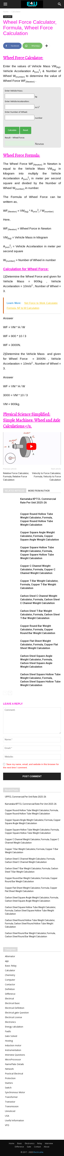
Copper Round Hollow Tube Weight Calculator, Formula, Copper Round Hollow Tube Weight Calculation (31, 812)
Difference (10, 993)
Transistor (10, 1101)
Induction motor (13, 1045)
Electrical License (13, 1017)
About (46, 1146)
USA (7, 1115)
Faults (8, 1031)
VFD (7, 1125)
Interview (49, 1143)
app (7, 960)
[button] (59, 4)
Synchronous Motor (15, 1092)
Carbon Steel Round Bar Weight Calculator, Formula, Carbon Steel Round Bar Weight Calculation (30, 935)
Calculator (16, 11)
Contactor (10, 984)
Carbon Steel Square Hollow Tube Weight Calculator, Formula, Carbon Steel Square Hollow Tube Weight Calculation (30, 910)
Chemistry (10, 975)
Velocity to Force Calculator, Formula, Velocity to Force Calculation (46, 476)
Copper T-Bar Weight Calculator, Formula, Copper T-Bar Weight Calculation (39, 584)
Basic (19, 1143)
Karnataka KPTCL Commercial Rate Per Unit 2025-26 (31, 804)
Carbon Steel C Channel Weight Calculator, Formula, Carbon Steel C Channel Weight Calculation (40, 599)
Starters (9, 1082)
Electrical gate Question (17, 1012)
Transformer (11, 1096)
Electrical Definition (14, 1007)
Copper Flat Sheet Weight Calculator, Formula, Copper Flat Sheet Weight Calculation (39, 644)
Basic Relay (10, 965)
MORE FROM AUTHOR (39, 491)
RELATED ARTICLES (14, 491)
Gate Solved (11, 1036)
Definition (10, 989)
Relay (39, 1143)
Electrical (9, 998)
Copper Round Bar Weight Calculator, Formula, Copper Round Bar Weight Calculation (37, 629)
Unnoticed (10, 1111)
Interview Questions (15, 1054)
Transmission (11, 1106)
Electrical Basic (12, 1003)
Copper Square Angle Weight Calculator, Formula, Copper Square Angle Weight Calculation (39, 536)
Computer (10, 979)
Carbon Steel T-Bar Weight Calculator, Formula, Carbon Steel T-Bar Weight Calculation (40, 614)
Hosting (9, 1040)
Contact (37, 1146)
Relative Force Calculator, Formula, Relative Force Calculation (16, 476)
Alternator (10, 956)
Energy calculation (14, 1026)
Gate (29, 1146)
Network (9, 1068)
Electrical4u (38, 1152)
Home (6, 11)
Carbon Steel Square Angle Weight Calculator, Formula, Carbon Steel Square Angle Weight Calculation (32, 899)
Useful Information (14, 1120)
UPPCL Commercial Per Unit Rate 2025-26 (25, 796)
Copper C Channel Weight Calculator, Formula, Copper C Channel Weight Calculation (37, 569)
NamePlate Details (14, 1064)
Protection (10, 1078)
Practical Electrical (14, 1073)
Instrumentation (13, 1050)
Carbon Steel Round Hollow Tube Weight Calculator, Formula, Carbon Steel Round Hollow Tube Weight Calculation (30, 923)
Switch (8, 1087)
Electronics (10, 1021)
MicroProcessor (13, 1059)
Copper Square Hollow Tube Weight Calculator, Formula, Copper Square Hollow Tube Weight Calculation (32, 831)
